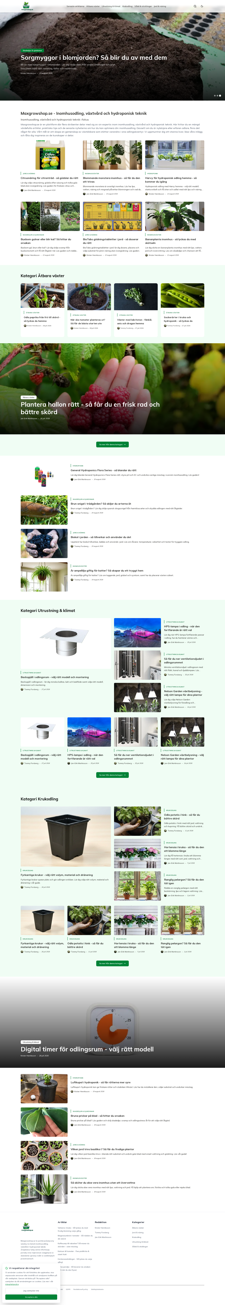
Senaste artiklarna (75, 6)
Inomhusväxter (92, 173)
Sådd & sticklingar (143, 6)
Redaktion (100, 1222)
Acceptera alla (31, 1297)
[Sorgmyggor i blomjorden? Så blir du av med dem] (112, 53)
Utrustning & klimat (111, 6)
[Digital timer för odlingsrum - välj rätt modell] (112, 1022)
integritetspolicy (12, 1284)
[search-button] (195, 6)
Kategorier (138, 1222)
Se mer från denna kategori (111, 444)
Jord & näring (160, 6)
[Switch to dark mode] (202, 6)
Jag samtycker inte (31, 1291)
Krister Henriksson (28, 73)
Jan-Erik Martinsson (29, 418)
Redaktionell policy (80, 1289)
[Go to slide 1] (215, 95)
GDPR (68, 1289)
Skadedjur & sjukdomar (32, 50)
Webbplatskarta (97, 1289)
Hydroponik (152, 173)
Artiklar (62, 1222)
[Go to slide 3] (220, 96)
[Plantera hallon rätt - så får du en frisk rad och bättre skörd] (112, 388)
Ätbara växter (93, 6)
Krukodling (127, 6)
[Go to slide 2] (217, 95)
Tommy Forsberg (102, 1232)
